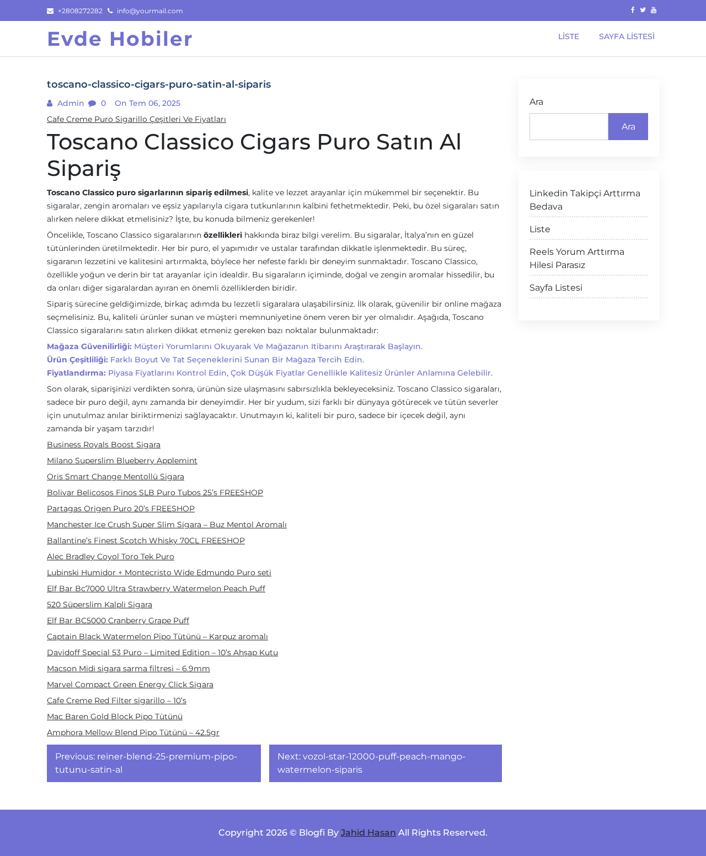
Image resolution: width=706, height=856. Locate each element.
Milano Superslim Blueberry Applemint (122, 461)
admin (69, 103)
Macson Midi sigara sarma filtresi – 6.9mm (128, 668)
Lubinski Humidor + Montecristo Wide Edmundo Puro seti (159, 572)
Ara (536, 102)
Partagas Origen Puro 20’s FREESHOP (121, 508)
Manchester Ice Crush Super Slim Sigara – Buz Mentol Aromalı (167, 524)
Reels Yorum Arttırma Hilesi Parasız (577, 258)
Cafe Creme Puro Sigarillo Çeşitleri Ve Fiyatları (136, 119)
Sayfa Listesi (556, 287)
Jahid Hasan (368, 832)
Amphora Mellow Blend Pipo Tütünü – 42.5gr (133, 732)
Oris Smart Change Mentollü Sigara (115, 477)
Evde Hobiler (120, 38)
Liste (540, 229)
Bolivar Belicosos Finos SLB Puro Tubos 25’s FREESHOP (155, 492)
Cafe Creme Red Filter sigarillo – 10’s (116, 700)
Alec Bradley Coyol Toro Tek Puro (110, 556)
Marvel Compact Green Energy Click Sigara (130, 684)
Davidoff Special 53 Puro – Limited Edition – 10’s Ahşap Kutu (162, 652)
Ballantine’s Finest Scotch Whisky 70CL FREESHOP (146, 540)
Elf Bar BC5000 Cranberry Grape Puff (118, 620)
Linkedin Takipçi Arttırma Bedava (585, 200)
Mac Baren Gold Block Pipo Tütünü (115, 716)
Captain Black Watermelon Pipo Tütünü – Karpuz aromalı (157, 636)
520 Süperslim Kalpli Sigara (99, 604)
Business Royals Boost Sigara (104, 445)
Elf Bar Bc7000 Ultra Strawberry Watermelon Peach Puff (156, 588)
